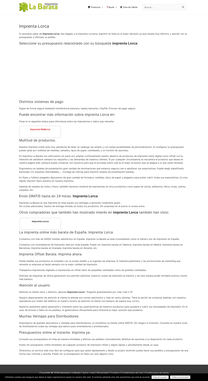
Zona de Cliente (129, 7)
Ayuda (111, 7)
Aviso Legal (89, 372)
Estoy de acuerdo (160, 377)
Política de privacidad (180, 377)
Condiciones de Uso (132, 372)
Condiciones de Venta (157, 372)
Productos (95, 7)
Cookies (115, 372)
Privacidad (102, 372)
